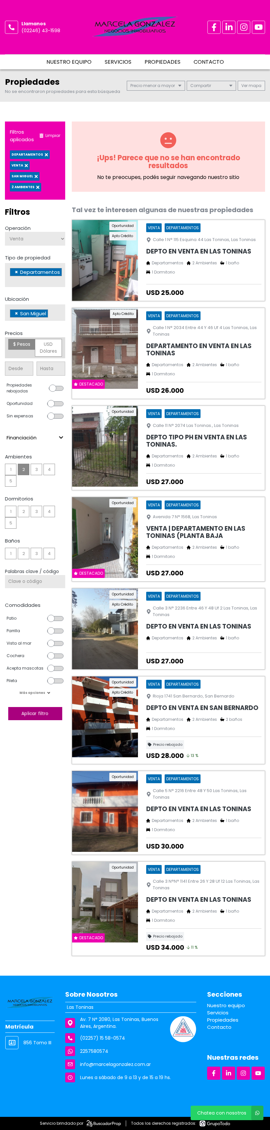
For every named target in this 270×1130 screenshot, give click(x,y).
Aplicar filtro (34, 713)
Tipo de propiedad (27, 257)
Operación (18, 228)
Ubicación (17, 299)
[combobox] (35, 275)
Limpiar (52, 135)
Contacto (209, 62)
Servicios (118, 62)
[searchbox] (12, 280)
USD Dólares (48, 347)
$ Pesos (21, 344)
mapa (254, 85)
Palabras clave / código (32, 571)
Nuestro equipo (69, 62)
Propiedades (162, 62)
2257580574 (94, 1051)
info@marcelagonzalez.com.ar (115, 1064)
